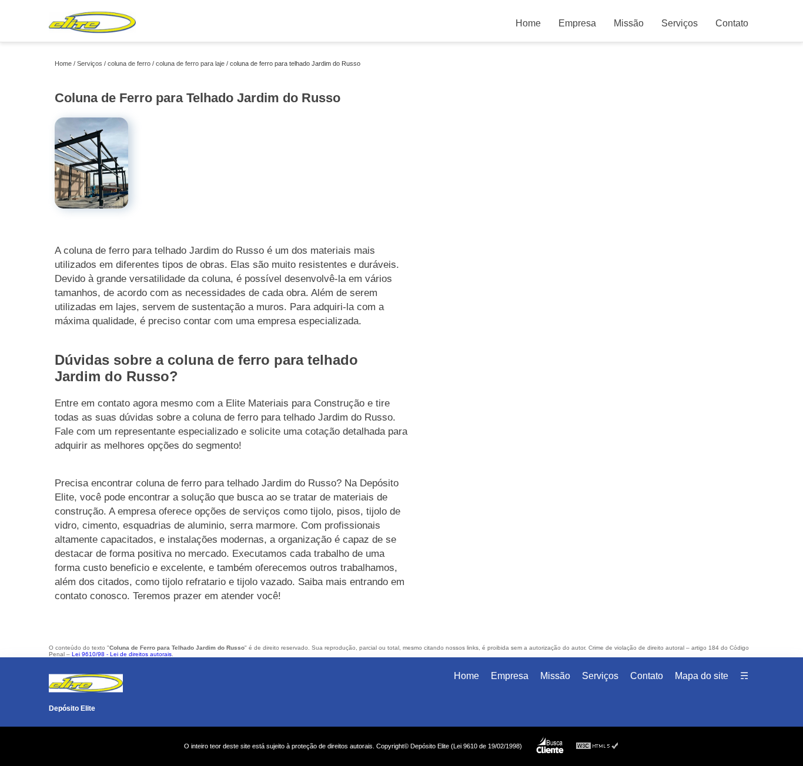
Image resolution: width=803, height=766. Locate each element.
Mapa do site (701, 676)
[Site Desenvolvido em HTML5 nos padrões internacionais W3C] (597, 746)
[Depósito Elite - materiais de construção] (92, 36)
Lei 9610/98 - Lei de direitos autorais (122, 654)
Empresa (577, 23)
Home (528, 23)
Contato (731, 23)
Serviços (679, 23)
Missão (629, 23)
